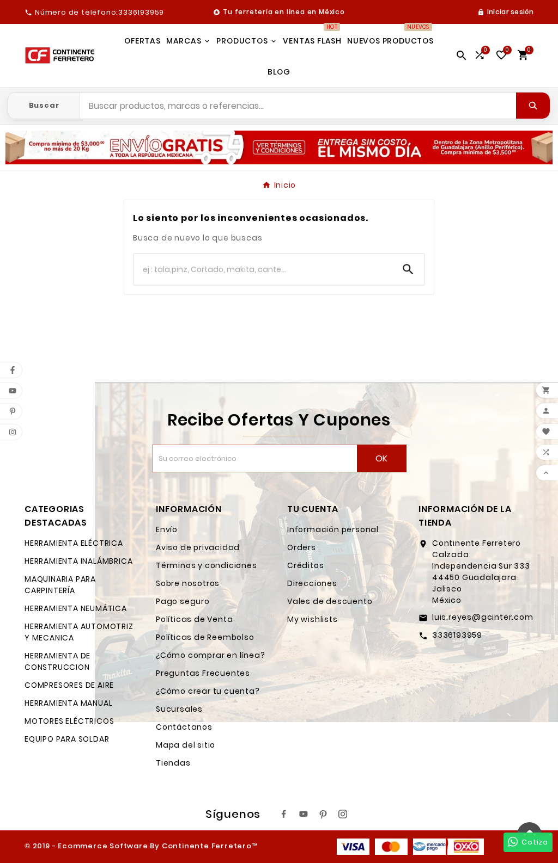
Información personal (333, 529)
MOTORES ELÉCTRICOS (69, 721)
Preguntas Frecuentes (203, 673)
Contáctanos (184, 727)
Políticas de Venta (194, 619)
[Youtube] (303, 814)
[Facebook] (284, 814)
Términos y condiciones (206, 565)
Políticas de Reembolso (205, 637)
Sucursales (179, 709)
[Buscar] (533, 106)
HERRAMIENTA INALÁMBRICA (78, 561)
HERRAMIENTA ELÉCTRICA (74, 543)
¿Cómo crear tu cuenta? (208, 691)
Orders (301, 547)
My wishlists (312, 619)
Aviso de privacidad (198, 547)
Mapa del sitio (185, 744)
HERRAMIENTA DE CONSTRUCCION (57, 661)
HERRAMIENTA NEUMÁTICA (76, 608)
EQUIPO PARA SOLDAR (67, 738)
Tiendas (173, 762)
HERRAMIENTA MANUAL (68, 703)
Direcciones (312, 583)
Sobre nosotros (188, 583)
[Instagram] (343, 814)
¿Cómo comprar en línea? (210, 655)
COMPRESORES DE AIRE (69, 685)
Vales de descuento (329, 601)
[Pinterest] (323, 814)
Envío (167, 529)
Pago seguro (183, 601)
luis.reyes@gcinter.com (482, 617)
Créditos (305, 565)
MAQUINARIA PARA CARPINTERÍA (60, 585)
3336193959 (457, 635)
